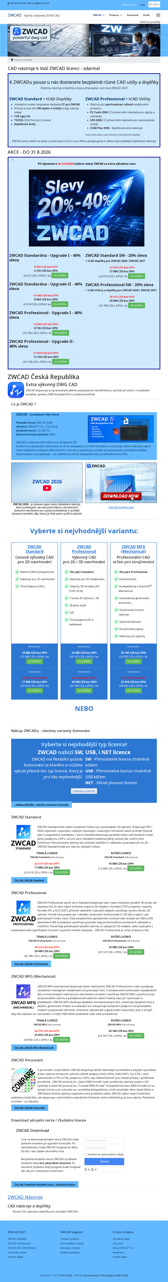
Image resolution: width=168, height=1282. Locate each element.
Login (142, 5)
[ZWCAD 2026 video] (47, 483)
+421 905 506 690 (18, 3)
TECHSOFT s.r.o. (48, 1275)
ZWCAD (14, 15)
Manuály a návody (70, 1247)
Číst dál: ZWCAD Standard (29, 880)
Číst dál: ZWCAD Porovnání (29, 1107)
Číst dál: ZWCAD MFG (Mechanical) (33, 1047)
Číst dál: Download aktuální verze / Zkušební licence (44, 1184)
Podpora (114, 15)
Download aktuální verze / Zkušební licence (48, 1120)
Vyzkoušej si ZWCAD (84, 791)
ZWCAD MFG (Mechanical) (33, 976)
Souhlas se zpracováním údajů (105, 1154)
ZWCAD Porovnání (27, 1059)
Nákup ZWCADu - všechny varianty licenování (50, 730)
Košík (146, 15)
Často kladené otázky (71, 1243)
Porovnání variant (17, 1252)
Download (132, 15)
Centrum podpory (69, 1238)
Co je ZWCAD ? (23, 403)
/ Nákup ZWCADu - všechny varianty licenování (41, 804)
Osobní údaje (120, 1256)
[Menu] (158, 15)
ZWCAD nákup (15, 1256)
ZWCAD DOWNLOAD (121, 507)
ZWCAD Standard (26, 816)
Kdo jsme (118, 1243)
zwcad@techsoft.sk (40, 3)
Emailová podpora (70, 1252)
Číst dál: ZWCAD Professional (31, 963)
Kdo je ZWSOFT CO (123, 1247)
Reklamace (118, 1252)
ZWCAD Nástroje (25, 1197)
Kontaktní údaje (121, 1238)
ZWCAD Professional (28, 892)
